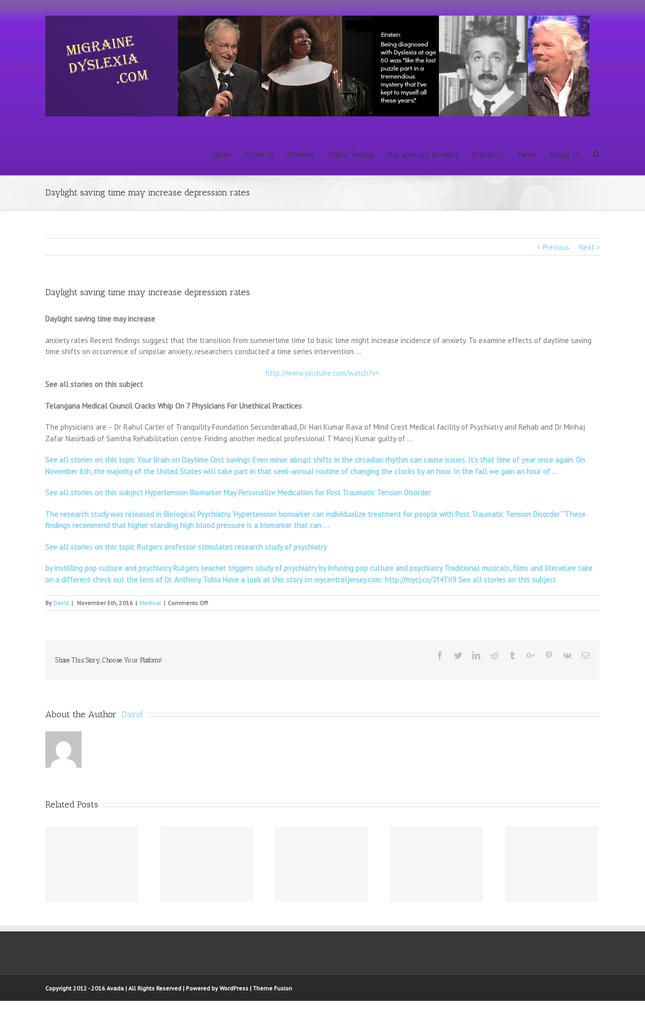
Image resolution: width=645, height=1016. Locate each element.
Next (587, 247)
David (61, 602)
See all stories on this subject (506, 579)
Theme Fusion (272, 988)
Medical (150, 602)
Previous (556, 247)
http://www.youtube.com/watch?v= (322, 373)
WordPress (234, 988)
